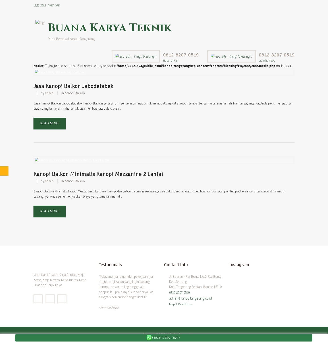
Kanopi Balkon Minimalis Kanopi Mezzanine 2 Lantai (98, 174)
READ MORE (49, 123)
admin (49, 93)
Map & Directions (180, 304)
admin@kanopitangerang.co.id (190, 298)
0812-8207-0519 (181, 55)
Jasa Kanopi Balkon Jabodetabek (73, 86)
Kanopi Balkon (74, 93)
